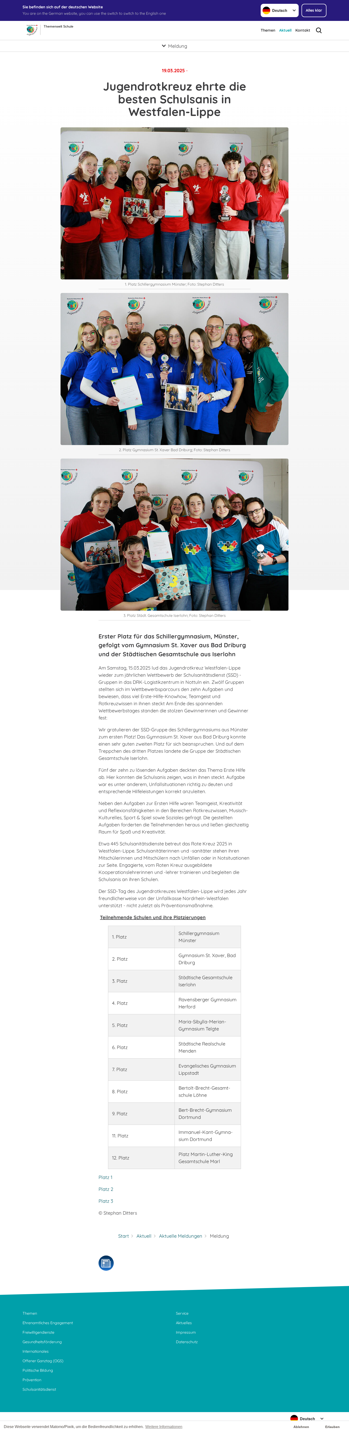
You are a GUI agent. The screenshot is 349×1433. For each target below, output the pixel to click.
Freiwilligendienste (38, 1332)
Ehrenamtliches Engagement (48, 1322)
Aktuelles (184, 1322)
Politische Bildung (38, 1370)
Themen (268, 30)
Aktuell (285, 30)
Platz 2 (106, 1189)
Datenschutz (187, 1341)
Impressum (186, 1332)
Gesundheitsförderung (42, 1341)
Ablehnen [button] (301, 1427)
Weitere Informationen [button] (163, 1427)
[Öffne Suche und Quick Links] (319, 30)
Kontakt (302, 30)
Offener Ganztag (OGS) (43, 1360)
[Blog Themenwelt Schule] (106, 1263)
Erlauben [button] (332, 1427)
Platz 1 (105, 1177)
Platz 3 (106, 1201)
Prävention (32, 1379)
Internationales (36, 1351)
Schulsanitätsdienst (39, 1389)
